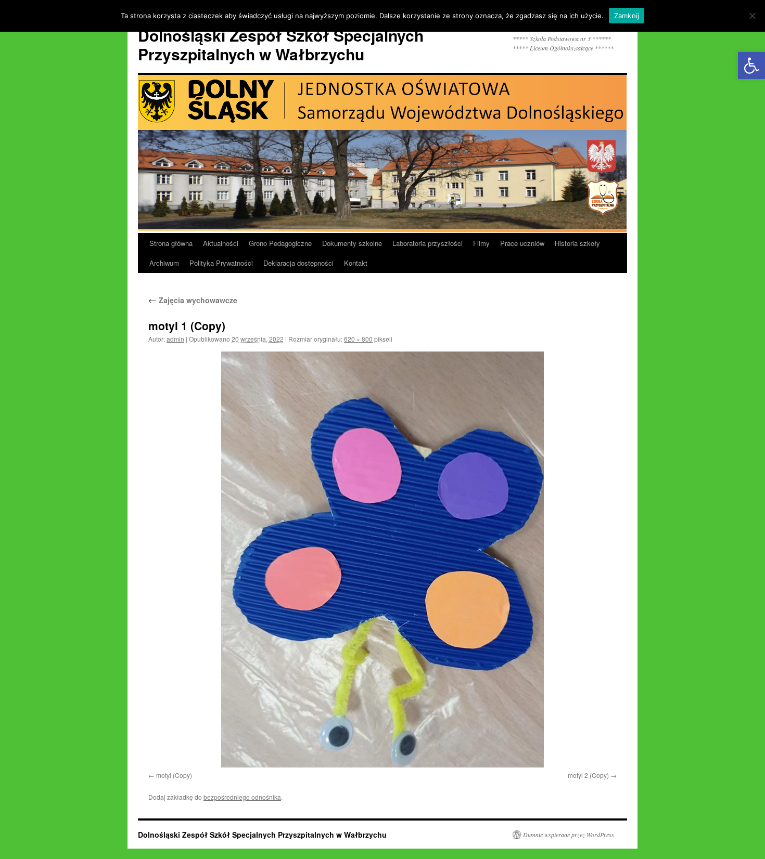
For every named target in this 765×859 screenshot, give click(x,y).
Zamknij (627, 15)
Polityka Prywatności (221, 263)
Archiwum (164, 263)
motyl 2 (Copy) (588, 775)
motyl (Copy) (174, 775)
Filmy (481, 243)
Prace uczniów (522, 243)
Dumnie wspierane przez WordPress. (569, 834)
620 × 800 (358, 338)
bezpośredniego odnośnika (242, 796)
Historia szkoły (577, 243)
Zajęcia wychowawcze (192, 300)
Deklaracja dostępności (298, 263)
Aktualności (220, 243)
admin (175, 338)
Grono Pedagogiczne (280, 243)
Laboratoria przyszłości (427, 243)
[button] (751, 65)
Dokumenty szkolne (352, 243)
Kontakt (355, 263)
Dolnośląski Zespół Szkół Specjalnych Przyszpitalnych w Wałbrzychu (281, 44)
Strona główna (171, 243)
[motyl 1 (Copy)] (382, 559)
